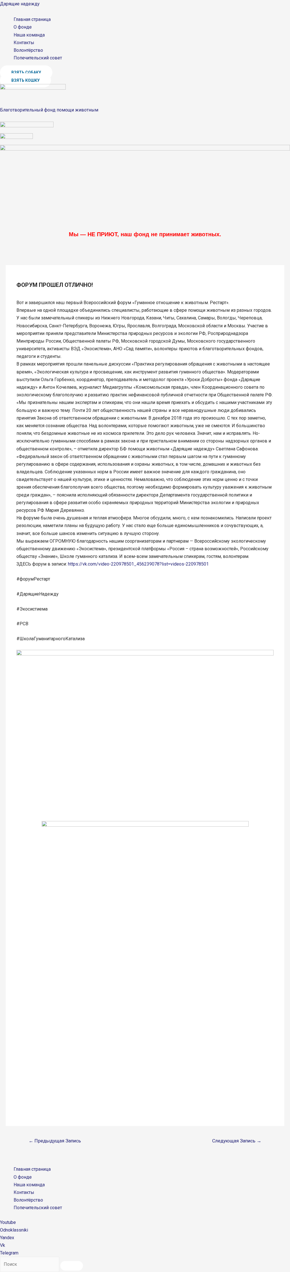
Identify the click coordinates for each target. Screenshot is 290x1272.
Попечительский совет (38, 58)
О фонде (23, 27)
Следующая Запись (236, 1141)
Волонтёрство (28, 50)
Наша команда (29, 35)
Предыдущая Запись (55, 1141)
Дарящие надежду (20, 4)
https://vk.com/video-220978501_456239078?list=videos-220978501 (138, 564)
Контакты (24, 42)
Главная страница (32, 19)
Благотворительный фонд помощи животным (49, 110)
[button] (26, 72)
